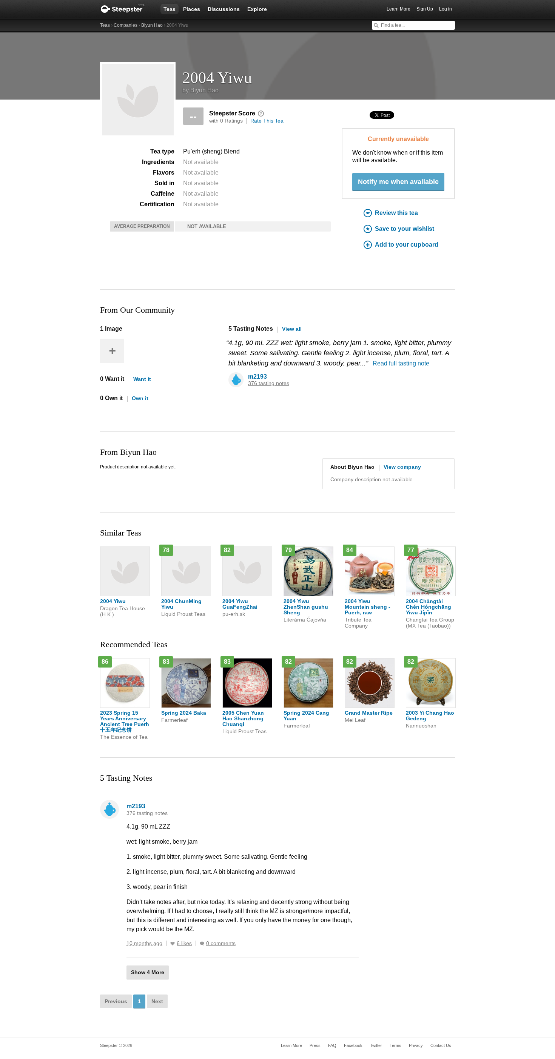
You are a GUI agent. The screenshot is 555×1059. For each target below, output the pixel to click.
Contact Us (440, 1045)
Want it (142, 379)
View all (292, 329)
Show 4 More (147, 972)
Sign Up (424, 9)
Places (191, 9)
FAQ (332, 1045)
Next (157, 1001)
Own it (140, 398)
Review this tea (396, 213)
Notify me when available (398, 182)
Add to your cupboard (406, 244)
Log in (445, 9)
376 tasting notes (268, 383)
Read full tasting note (401, 363)
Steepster (126, 9)
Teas (169, 9)
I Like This (172, 943)
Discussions (224, 9)
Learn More (398, 9)
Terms (395, 1045)
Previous (116, 1001)
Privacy (416, 1045)
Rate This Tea (267, 121)
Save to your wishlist (404, 229)
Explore (257, 9)
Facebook (353, 1045)
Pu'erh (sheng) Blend (211, 151)
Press (315, 1045)
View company (402, 467)
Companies (125, 25)
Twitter (376, 1045)
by (200, 90)
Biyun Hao (152, 25)
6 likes (184, 943)
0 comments (221, 943)
